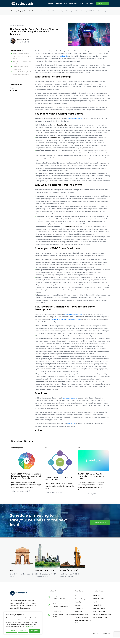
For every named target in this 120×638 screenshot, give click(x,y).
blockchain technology (58, 319)
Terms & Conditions (82, 617)
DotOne (50, 3)
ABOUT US (89, 3)
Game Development (31, 11)
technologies (97, 605)
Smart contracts (55, 138)
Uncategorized (18, 448)
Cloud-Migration (99, 611)
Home (13, 11)
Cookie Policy (29, 626)
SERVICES (58, 3)
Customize (11, 631)
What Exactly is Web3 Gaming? (21, 53)
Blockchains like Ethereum (62, 125)
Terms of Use (106, 633)
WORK (82, 3)
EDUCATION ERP (98, 599)
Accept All (34, 631)
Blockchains (54, 260)
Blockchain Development (102, 614)
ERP (12, 448)
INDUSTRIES (73, 3)
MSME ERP (96, 596)
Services (96, 602)
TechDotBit (71, 424)
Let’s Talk (102, 3)
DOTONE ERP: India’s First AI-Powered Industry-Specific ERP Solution (91, 476)
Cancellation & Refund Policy (83, 621)
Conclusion (16, 77)
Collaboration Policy (82, 614)
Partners (78, 605)
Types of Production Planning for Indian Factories (59, 478)
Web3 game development (73, 314)
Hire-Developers (99, 608)
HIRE (65, 3)
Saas (79, 448)
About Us (78, 611)
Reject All (23, 631)
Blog (19, 11)
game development (74, 319)
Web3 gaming (63, 56)
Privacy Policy (80, 599)
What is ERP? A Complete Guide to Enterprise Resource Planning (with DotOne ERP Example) (26, 476)
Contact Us (79, 608)
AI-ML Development (100, 617)
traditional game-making (75, 119)
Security (78, 602)
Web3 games (70, 227)
